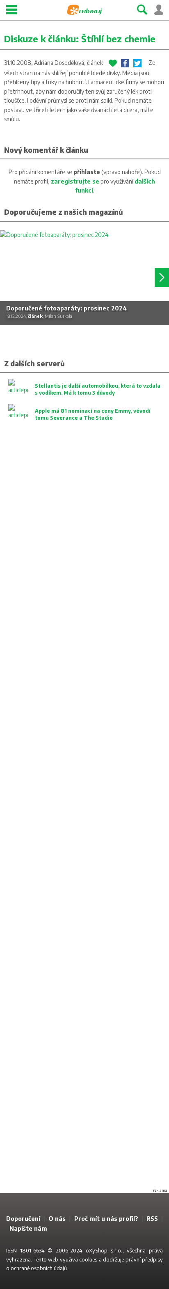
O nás (57, 1218)
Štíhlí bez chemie (118, 38)
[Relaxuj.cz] (84, 10)
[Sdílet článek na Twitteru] (137, 63)
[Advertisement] (84, 817)
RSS (152, 1218)
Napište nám (28, 1228)
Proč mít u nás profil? (106, 1218)
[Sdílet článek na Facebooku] (125, 63)
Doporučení (23, 1218)
